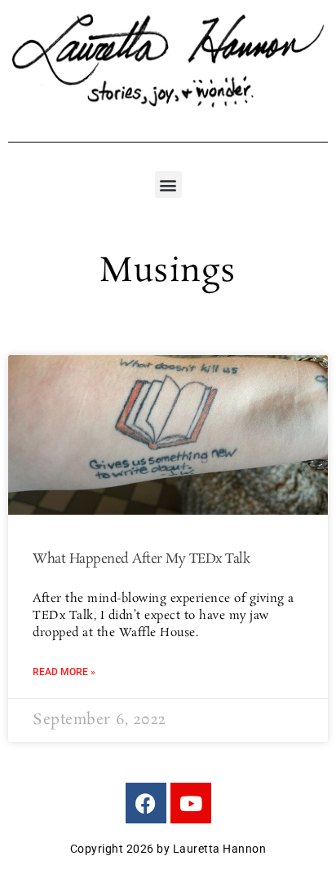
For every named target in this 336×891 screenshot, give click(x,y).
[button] (168, 184)
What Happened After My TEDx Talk (141, 559)
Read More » (64, 672)
